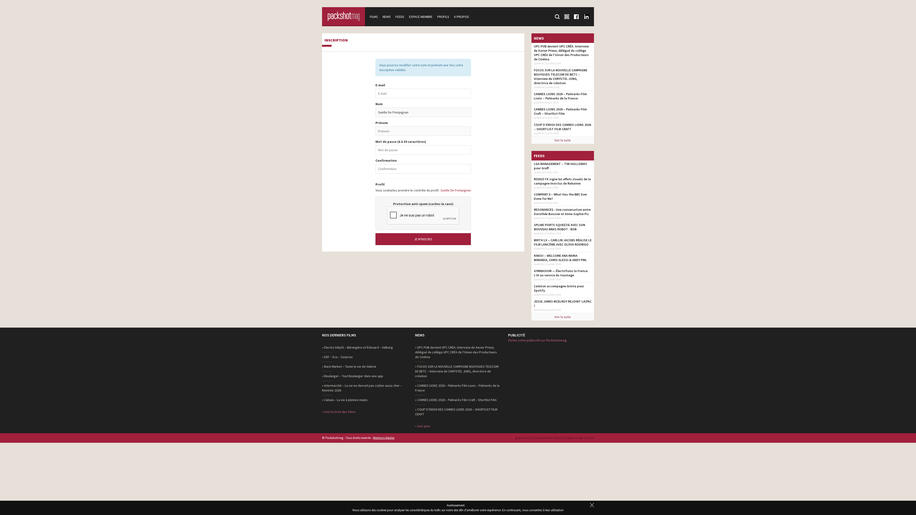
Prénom (381, 123)
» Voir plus (422, 426)
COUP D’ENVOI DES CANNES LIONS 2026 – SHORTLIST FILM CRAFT (562, 127)
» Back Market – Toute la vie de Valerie (349, 366)
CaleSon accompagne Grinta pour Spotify (559, 288)
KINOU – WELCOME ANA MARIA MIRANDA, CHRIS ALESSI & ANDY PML (560, 257)
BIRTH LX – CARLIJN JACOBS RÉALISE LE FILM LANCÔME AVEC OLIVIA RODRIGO (563, 242)
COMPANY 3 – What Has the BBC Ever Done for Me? (560, 196)
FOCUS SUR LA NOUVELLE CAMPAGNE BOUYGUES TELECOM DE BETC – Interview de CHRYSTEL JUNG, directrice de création (560, 76)
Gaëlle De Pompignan (456, 190)
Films (374, 17)
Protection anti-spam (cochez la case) (423, 204)
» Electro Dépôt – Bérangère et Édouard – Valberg (357, 347)
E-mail (380, 85)
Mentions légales (383, 438)
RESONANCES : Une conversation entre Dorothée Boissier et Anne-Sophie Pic (562, 211)
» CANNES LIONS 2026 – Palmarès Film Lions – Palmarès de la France (457, 387)
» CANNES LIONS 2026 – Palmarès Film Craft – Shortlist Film (456, 400)
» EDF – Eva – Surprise (337, 357)
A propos (461, 17)
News (387, 17)
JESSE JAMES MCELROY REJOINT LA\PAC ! (563, 303)
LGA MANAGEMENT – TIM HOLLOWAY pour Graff (560, 166)
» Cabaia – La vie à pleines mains (345, 400)
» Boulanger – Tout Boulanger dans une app (352, 376)
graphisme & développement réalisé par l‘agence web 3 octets (554, 438)
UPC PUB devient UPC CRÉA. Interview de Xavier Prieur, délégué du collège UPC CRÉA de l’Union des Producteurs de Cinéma (561, 52)
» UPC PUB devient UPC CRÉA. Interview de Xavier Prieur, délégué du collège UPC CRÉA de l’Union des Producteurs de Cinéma (456, 352)
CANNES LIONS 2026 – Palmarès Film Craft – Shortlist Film (560, 111)
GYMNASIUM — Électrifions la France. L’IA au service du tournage (561, 273)
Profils (443, 17)
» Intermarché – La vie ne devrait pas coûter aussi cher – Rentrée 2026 (362, 387)
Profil (380, 184)
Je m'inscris (423, 239)
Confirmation (386, 160)
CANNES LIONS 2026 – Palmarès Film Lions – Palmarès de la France (560, 96)
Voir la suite (562, 140)
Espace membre (420, 17)
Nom (379, 104)
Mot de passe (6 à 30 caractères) (400, 141)
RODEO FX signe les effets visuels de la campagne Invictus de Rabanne (562, 181)
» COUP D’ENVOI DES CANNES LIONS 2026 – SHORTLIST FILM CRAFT (456, 411)
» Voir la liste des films (339, 412)
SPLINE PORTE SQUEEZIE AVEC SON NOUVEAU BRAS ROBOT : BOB (559, 227)
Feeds (400, 17)
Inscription (336, 40)
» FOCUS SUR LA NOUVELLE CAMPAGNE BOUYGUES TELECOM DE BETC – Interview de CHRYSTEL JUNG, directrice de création (457, 371)
